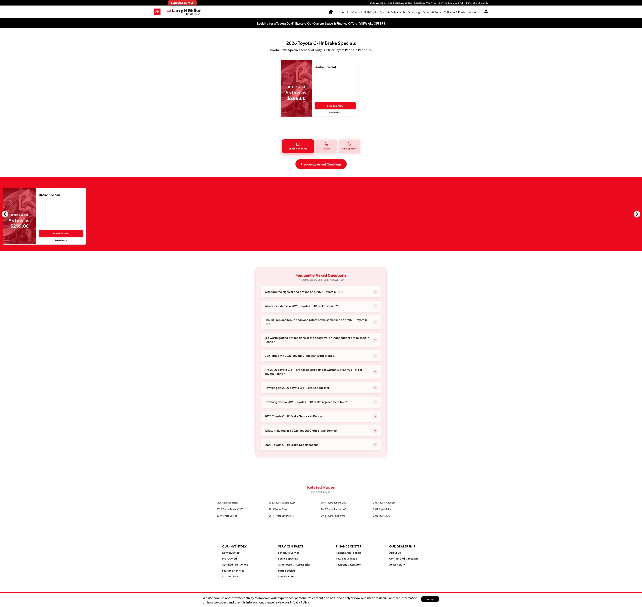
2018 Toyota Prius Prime (333, 515)
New (341, 12)
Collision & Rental (455, 12)
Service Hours (286, 576)
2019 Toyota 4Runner (384, 502)
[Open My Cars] (484, 12)
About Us (395, 552)
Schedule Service (288, 552)
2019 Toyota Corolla (227, 515)
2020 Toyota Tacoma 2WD (230, 509)
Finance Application (348, 552)
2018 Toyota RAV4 (382, 515)
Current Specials (232, 576)
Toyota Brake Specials (228, 502)
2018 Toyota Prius (278, 509)
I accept (430, 599)
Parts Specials (286, 570)
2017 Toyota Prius (382, 509)
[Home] (158, 12)
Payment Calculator (348, 564)
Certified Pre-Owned (235, 564)
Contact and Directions (403, 558)
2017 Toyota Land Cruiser (281, 515)
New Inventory (231, 552)
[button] (298, 146)
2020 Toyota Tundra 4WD (282, 502)
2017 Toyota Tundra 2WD (334, 509)
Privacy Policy (299, 602)
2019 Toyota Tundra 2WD (334, 502)
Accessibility (397, 564)
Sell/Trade (370, 12)
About (473, 12)
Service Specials (288, 558)
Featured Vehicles (233, 570)
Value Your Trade (346, 558)
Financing (414, 12)
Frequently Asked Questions (321, 164)
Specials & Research (392, 12)
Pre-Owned (354, 12)
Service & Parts (432, 12)
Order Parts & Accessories (294, 564)
